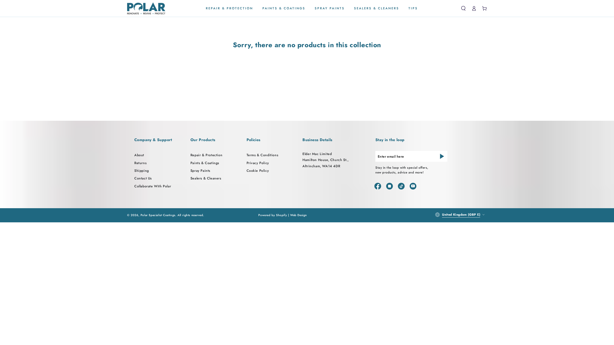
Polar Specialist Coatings (158, 215)
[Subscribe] (442, 156)
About (139, 155)
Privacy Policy (258, 163)
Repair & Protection (206, 155)
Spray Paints (200, 170)
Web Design (298, 215)
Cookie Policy (258, 170)
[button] (463, 8)
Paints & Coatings (204, 163)
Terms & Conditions (262, 155)
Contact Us (143, 178)
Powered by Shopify (272, 215)
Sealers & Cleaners (205, 178)
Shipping (141, 170)
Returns (140, 163)
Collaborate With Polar (152, 186)
